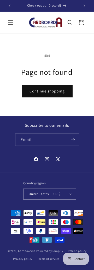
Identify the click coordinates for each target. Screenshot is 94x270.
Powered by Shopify (49, 250)
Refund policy (77, 251)
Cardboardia (27, 250)
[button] (10, 22)
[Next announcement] (84, 6)
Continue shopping (47, 91)
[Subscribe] (73, 140)
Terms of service (48, 259)
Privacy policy (22, 259)
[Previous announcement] (9, 6)
